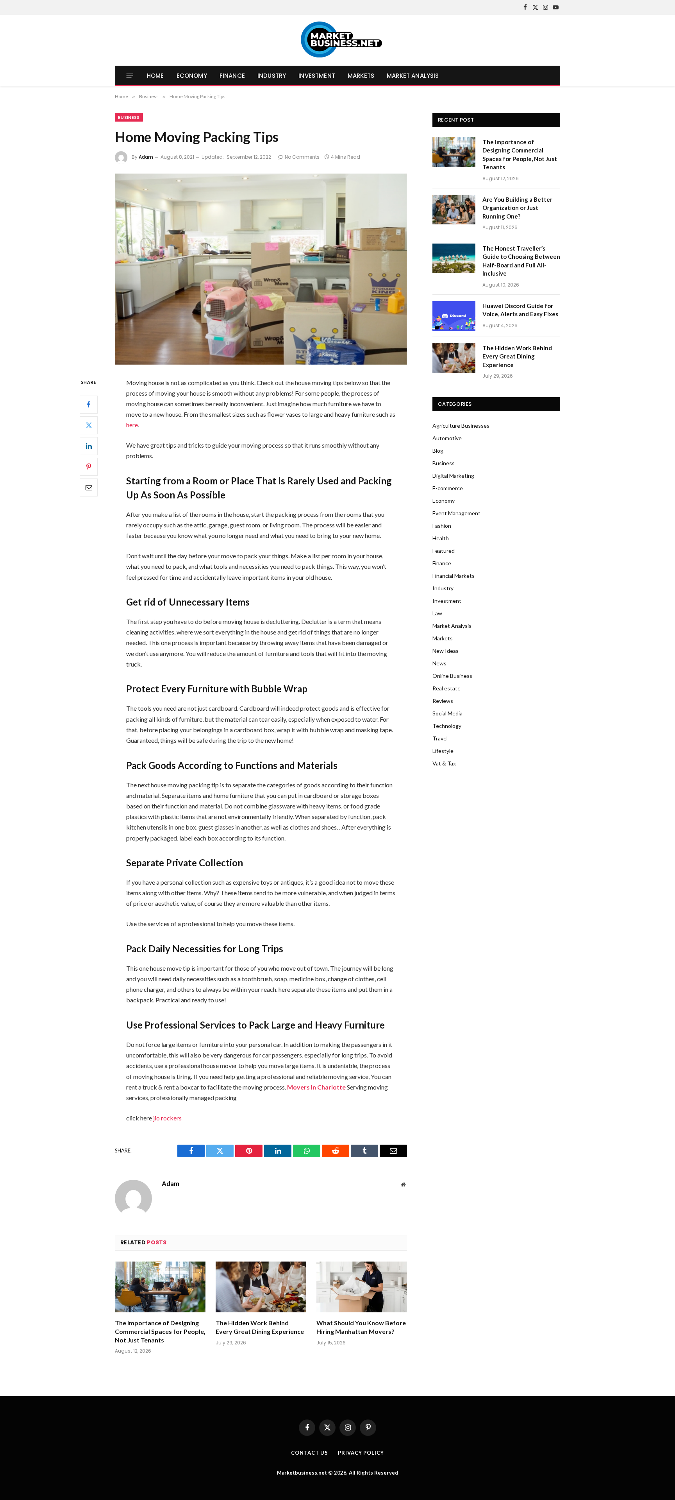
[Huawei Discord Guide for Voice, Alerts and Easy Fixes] (453, 316)
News (439, 663)
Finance (232, 76)
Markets (361, 76)
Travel (440, 738)
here (132, 424)
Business (129, 117)
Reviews (442, 700)
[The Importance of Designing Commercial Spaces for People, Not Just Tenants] (160, 1287)
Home (155, 76)
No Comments (302, 157)
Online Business (452, 675)
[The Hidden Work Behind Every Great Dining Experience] (261, 1287)
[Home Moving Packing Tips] (261, 269)
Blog (437, 450)
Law (437, 613)
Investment (316, 76)
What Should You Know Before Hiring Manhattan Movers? (361, 1327)
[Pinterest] (89, 466)
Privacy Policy (361, 1453)
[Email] (89, 487)
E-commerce (447, 488)
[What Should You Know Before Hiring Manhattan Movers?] (361, 1287)
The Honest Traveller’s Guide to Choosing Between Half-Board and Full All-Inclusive (521, 261)
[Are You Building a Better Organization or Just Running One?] (453, 209)
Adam (146, 157)
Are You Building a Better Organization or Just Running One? (517, 208)
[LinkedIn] (89, 446)
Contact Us (309, 1453)
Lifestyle (443, 750)
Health (440, 538)
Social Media (447, 713)
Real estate (446, 688)
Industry (271, 76)
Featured (443, 550)
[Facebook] (89, 404)
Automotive (447, 438)
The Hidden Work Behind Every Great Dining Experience (260, 1327)
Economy (192, 76)
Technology (446, 725)
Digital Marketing (453, 475)
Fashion (441, 525)
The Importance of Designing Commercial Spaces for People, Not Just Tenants (160, 1331)
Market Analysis (413, 76)
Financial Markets (453, 575)
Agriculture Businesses (460, 425)
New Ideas (445, 650)
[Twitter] (89, 425)
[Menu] (130, 75)
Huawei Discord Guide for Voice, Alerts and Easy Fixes (520, 309)
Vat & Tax (444, 763)
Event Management (456, 513)
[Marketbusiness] (338, 40)
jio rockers (167, 1118)
